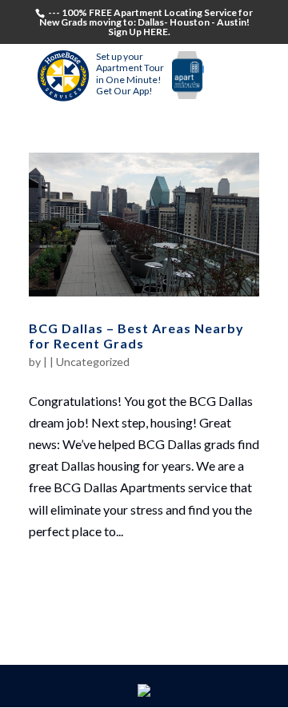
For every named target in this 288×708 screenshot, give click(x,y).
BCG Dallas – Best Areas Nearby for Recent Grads (136, 335)
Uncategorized (93, 361)
